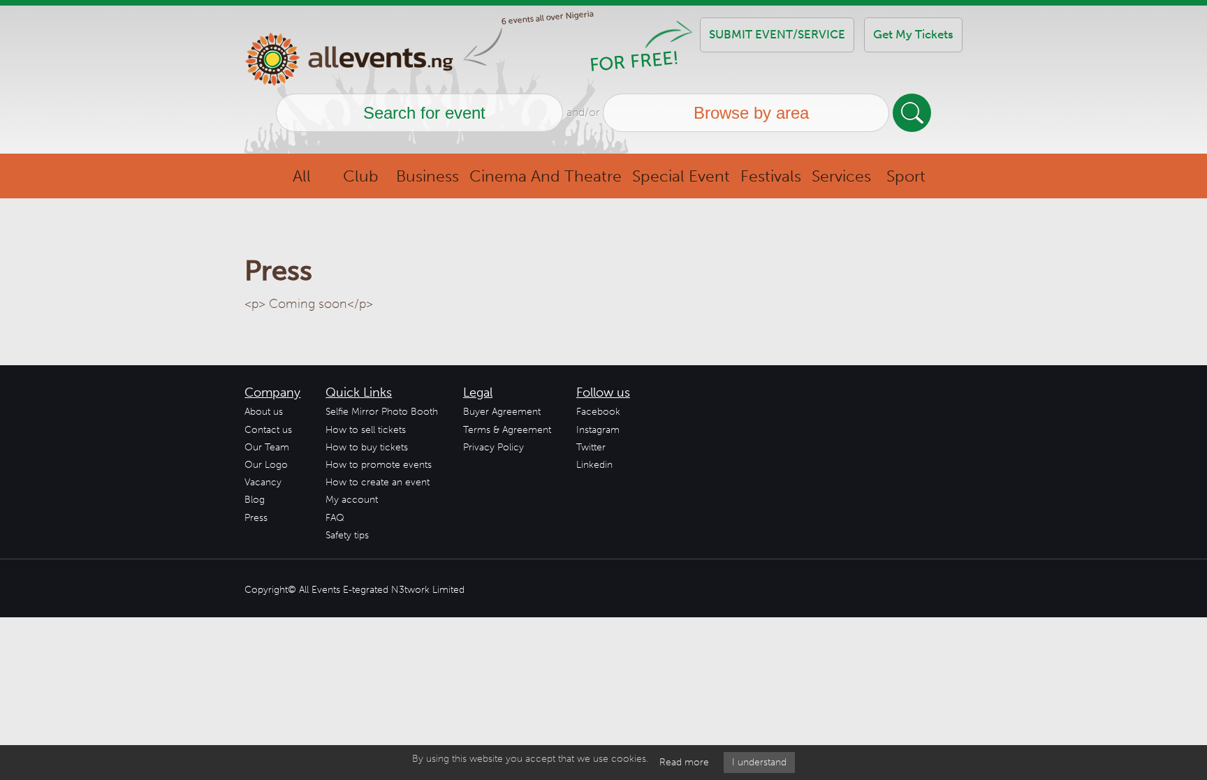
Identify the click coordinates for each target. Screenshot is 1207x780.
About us (263, 412)
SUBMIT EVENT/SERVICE (777, 34)
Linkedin (594, 465)
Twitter (591, 447)
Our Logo (266, 465)
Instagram (598, 430)
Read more (684, 762)
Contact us (268, 430)
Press (256, 518)
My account (351, 500)
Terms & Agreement (507, 430)
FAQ (334, 518)
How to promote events (378, 465)
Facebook (598, 412)
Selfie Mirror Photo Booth (381, 412)
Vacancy (262, 482)
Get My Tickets (913, 34)
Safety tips (347, 535)
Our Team (266, 447)
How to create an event (377, 482)
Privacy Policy (493, 447)
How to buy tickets (366, 447)
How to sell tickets (365, 430)
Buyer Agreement (502, 412)
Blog (254, 500)
